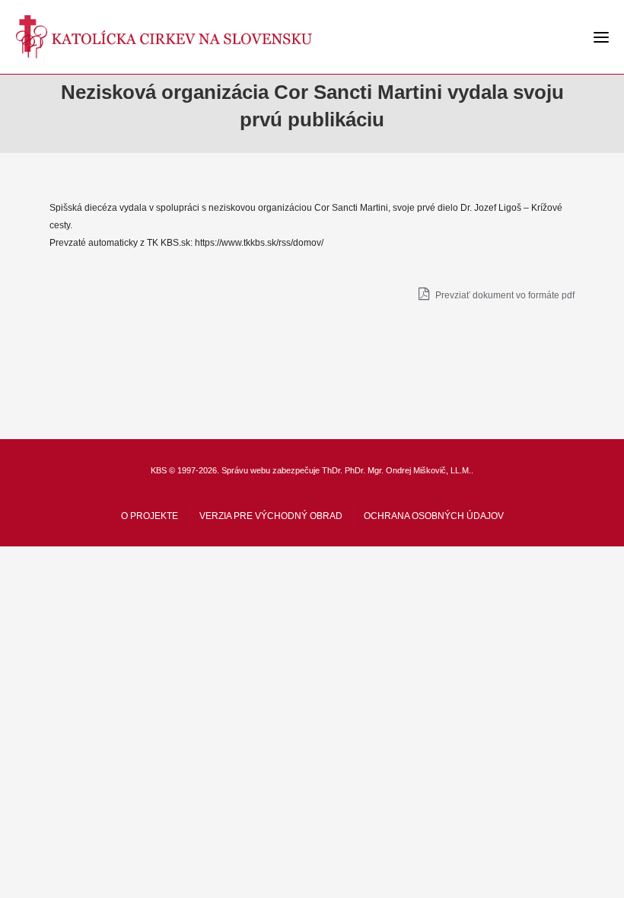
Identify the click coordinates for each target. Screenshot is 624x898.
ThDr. (332, 470)
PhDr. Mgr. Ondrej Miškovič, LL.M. (408, 470)
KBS (159, 470)
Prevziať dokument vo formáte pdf (504, 295)
